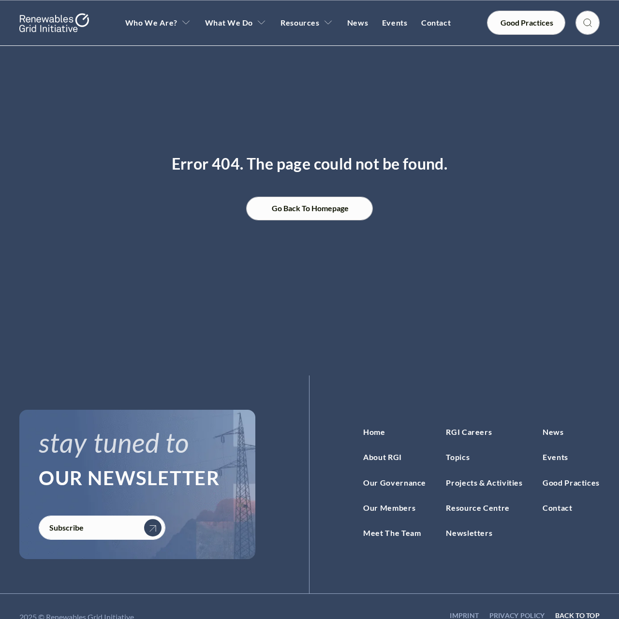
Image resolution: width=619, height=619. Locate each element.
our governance (394, 482)
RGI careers (469, 431)
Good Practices (571, 482)
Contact (436, 22)
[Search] (587, 23)
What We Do (229, 22)
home (374, 431)
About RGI (382, 456)
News (357, 22)
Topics (458, 456)
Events (395, 22)
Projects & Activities (484, 482)
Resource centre (478, 507)
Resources (300, 22)
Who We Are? (151, 22)
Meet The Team (392, 532)
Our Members (389, 507)
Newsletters (469, 532)
